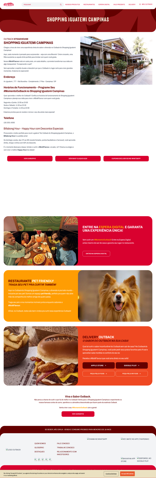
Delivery (132, 4)
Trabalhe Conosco (65, 447)
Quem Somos (40, 443)
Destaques (39, 451)
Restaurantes (89, 4)
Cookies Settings (111, 474)
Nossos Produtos (72, 4)
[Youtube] (46, 459)
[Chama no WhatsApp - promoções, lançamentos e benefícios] (103, 451)
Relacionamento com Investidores (67, 453)
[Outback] (13, 451)
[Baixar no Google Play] (144, 460)
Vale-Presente (119, 4)
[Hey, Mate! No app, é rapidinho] (136, 447)
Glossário (39, 447)
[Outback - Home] (9, 5)
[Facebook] (43, 459)
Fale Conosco (63, 443)
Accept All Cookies (127, 474)
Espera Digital (104, 4)
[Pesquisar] (61, 4)
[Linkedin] (50, 459)
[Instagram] (35, 459)
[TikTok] (39, 459)
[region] (78, 474)
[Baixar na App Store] (128, 460)
